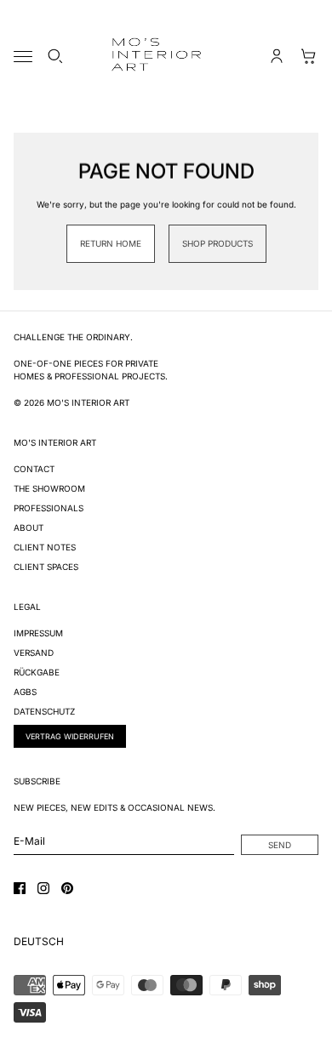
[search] (55, 56)
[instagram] (43, 888)
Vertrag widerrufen (70, 736)
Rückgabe (37, 672)
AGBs (25, 692)
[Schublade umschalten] (23, 56)
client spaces (46, 566)
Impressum (38, 633)
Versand (34, 652)
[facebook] (19, 888)
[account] (276, 56)
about (28, 527)
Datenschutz (44, 711)
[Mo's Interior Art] (166, 56)
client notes (45, 547)
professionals (48, 508)
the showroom (49, 488)
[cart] (309, 56)
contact (34, 469)
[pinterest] (67, 888)
